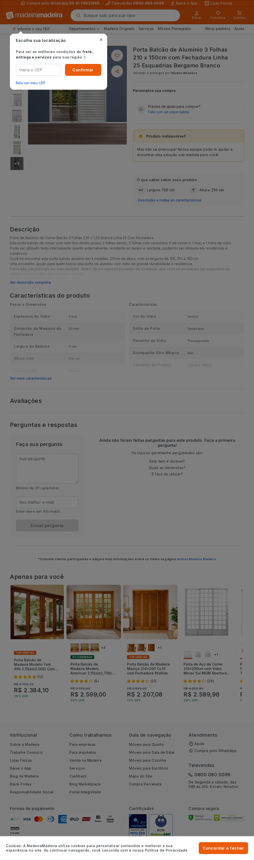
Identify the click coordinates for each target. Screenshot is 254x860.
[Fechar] (101, 40)
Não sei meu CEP (30, 83)
